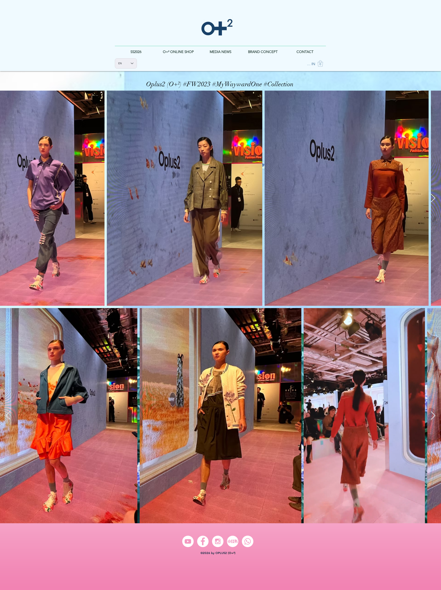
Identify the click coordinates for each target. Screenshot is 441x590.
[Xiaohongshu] (232, 541)
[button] (320, 63)
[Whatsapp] (247, 541)
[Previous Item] (8, 198)
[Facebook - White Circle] (203, 541)
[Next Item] (433, 198)
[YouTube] (188, 541)
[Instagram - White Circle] (217, 541)
